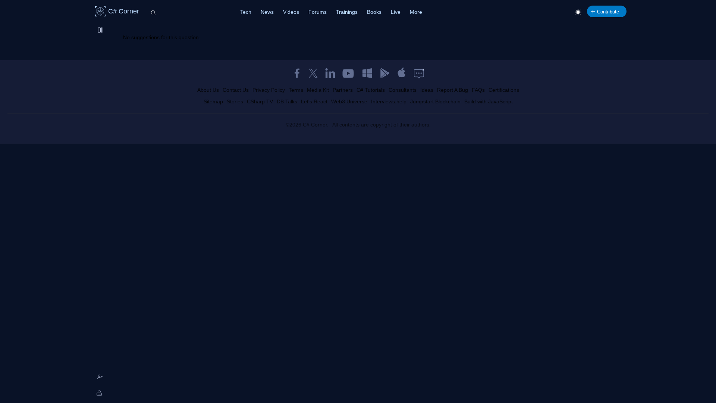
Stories (235, 101)
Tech (245, 12)
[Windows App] (367, 73)
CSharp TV (260, 101)
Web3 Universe (349, 101)
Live (396, 12)
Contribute (608, 12)
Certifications (504, 90)
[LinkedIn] (330, 73)
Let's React (314, 101)
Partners (343, 90)
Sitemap (213, 101)
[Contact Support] (419, 73)
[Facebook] (296, 73)
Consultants (403, 90)
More (416, 12)
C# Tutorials (371, 90)
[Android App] (384, 73)
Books (374, 12)
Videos (291, 12)
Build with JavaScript (488, 101)
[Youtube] (348, 73)
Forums (317, 12)
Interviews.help (388, 101)
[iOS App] (401, 73)
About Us (208, 90)
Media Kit (318, 90)
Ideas (426, 90)
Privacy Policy (268, 90)
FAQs (478, 90)
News (267, 12)
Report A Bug (452, 90)
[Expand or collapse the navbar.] (101, 30)
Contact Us (236, 90)
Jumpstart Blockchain (435, 101)
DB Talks (287, 101)
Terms (296, 90)
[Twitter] (313, 73)
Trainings (347, 12)
